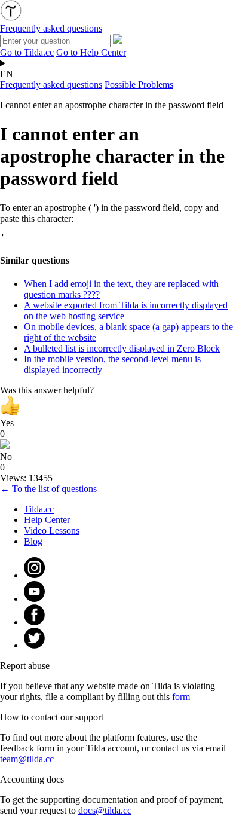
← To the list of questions (48, 489)
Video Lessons (51, 530)
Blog (33, 541)
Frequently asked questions (51, 85)
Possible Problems (139, 85)
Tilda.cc (39, 509)
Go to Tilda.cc (27, 52)
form (181, 697)
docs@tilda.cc (104, 810)
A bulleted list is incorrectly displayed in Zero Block (122, 348)
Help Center (47, 520)
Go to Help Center (91, 52)
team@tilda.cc (27, 759)
